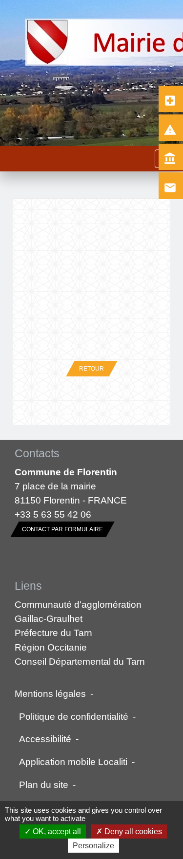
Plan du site (43, 784)
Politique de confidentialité (73, 716)
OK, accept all (56, 831)
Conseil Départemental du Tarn (80, 661)
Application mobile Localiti (73, 761)
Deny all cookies (132, 831)
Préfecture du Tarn (53, 632)
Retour (91, 368)
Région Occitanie (51, 647)
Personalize (93, 845)
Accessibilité (45, 738)
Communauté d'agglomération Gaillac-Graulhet (78, 611)
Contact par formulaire (62, 529)
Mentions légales (50, 693)
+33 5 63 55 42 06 (53, 514)
